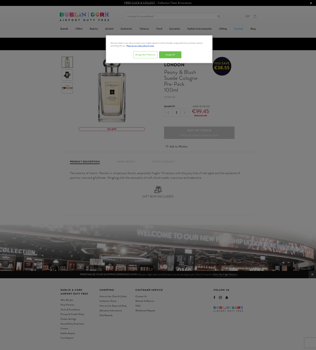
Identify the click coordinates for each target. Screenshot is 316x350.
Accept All (170, 54)
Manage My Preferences (145, 54)
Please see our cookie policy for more (140, 45)
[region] (159, 49)
